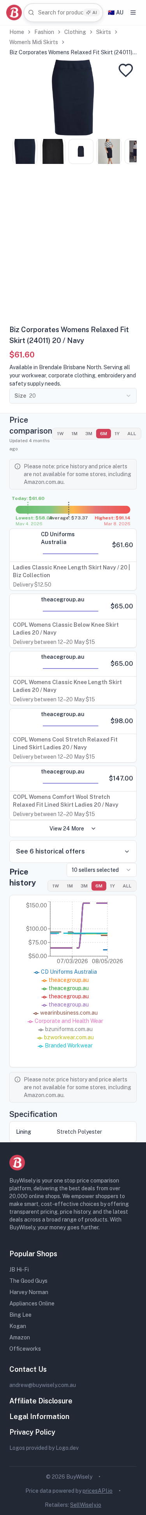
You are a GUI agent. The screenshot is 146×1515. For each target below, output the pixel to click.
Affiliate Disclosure (40, 1401)
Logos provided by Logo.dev (44, 1448)
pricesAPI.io (98, 1491)
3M (88, 433)
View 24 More (66, 828)
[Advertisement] (73, 247)
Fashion (44, 32)
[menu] (133, 12)
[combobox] (63, 12)
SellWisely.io (85, 1505)
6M (103, 433)
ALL (131, 433)
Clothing (75, 32)
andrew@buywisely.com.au (42, 1385)
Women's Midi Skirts (33, 42)
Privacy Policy (32, 1432)
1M (74, 433)
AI (94, 12)
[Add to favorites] (126, 70)
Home (16, 32)
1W (60, 433)
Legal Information (39, 1416)
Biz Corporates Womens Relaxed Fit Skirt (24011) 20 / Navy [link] (70, 52)
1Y (117, 433)
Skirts (103, 32)
